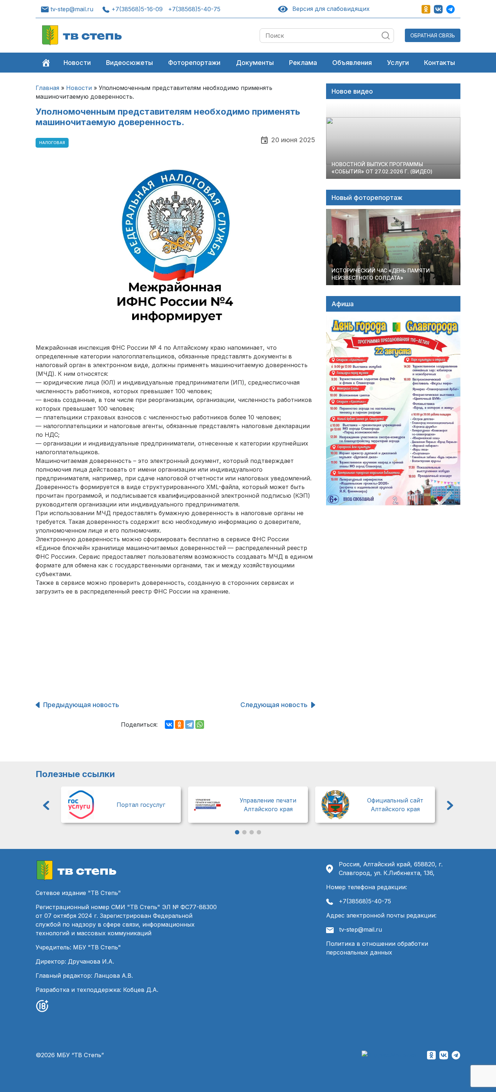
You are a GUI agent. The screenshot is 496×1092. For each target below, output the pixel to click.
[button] (46, 805)
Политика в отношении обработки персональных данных (377, 948)
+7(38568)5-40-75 (194, 9)
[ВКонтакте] (169, 724)
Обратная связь (432, 35)
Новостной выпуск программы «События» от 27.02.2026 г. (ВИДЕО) (382, 168)
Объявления (352, 62)
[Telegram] (189, 724)
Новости (77, 62)
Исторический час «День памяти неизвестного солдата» (381, 274)
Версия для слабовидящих (329, 8)
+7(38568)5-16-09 (137, 9)
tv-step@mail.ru (71, 9)
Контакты (439, 62)
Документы (255, 62)
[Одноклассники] (179, 724)
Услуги (398, 62)
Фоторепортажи (194, 62)
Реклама (303, 62)
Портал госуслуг (141, 804)
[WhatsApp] (199, 724)
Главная (47, 87)
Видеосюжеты (129, 62)
